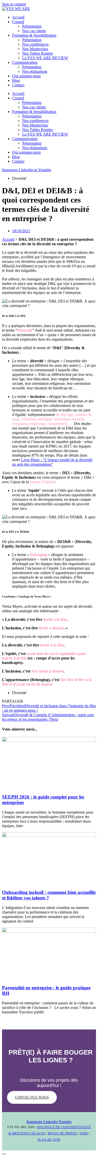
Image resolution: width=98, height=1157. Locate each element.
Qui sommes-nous (26, 76)
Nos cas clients (34, 31)
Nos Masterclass (35, 49)
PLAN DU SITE (49, 1139)
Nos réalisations (34, 71)
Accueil (18, 17)
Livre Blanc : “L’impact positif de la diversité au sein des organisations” (52, 462)
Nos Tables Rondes (37, 53)
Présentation (31, 26)
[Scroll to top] (4, 1154)
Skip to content (14, 4)
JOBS (84, 1133)
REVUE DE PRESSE (62, 1133)
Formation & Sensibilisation (34, 35)
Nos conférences (35, 44)
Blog (16, 80)
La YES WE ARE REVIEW (45, 58)
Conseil (18, 22)
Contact (18, 85)
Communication (24, 62)
